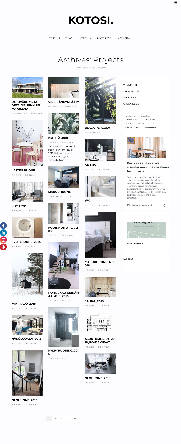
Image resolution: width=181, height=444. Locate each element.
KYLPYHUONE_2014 (26, 242)
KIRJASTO (19, 206)
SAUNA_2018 (94, 301)
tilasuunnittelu (150, 127)
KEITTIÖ (90, 164)
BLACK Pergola (97, 127)
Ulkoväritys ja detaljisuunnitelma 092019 (26, 105)
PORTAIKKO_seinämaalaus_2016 (63, 294)
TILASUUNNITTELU (77, 38)
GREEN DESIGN (132, 104)
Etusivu (54, 38)
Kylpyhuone (131, 91)
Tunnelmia (130, 85)
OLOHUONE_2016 (24, 400)
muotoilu (128, 124)
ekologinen (145, 116)
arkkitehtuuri (130, 116)
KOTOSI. (90, 20)
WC (87, 200)
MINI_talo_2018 (24, 303)
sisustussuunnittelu (132, 127)
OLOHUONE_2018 (97, 378)
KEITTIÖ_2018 (58, 137)
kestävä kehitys (149, 120)
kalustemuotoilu (131, 120)
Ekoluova (37, 113)
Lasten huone (23, 170)
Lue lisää (128, 259)
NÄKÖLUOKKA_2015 (26, 338)
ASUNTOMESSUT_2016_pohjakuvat (100, 340)
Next (76, 418)
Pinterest (104, 38)
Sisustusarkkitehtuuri (146, 124)
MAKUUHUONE (59, 192)
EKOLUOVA (129, 97)
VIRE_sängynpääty (63, 102)
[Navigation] (176, 2)
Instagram (124, 38)
